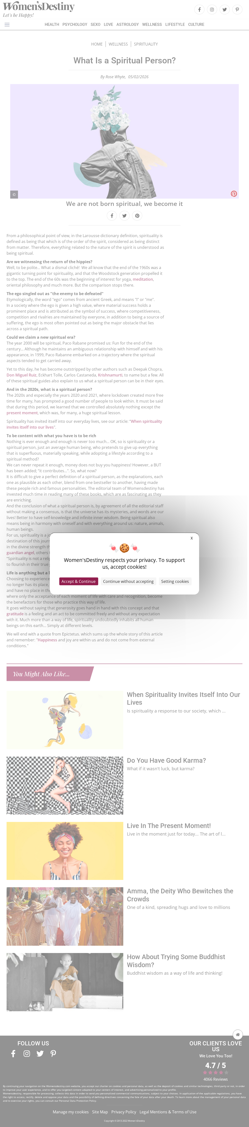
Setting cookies (175, 581)
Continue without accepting (128, 581)
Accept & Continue (79, 581)
